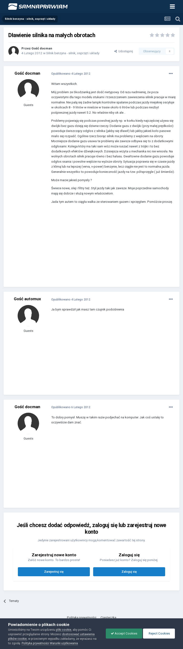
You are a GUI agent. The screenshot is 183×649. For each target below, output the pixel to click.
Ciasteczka (108, 617)
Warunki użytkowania (64, 643)
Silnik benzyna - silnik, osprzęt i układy (72, 53)
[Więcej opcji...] (171, 74)
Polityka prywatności (81, 617)
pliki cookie (63, 629)
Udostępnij (125, 51)
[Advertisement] (107, 249)
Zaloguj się (129, 571)
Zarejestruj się (54, 571)
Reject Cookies (159, 633)
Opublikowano (70, 73)
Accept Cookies (125, 633)
